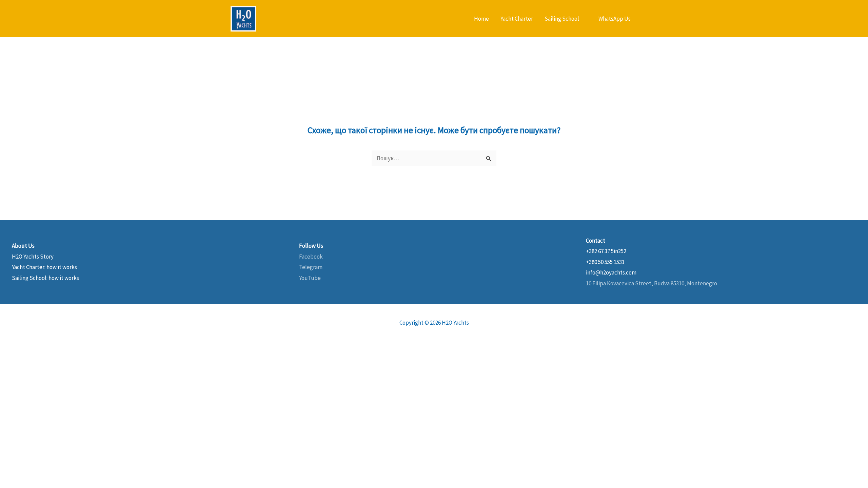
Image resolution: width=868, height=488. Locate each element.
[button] (614, 19)
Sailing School (562, 18)
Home (481, 18)
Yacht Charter (516, 18)
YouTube (310, 278)
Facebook (311, 256)
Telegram (310, 267)
